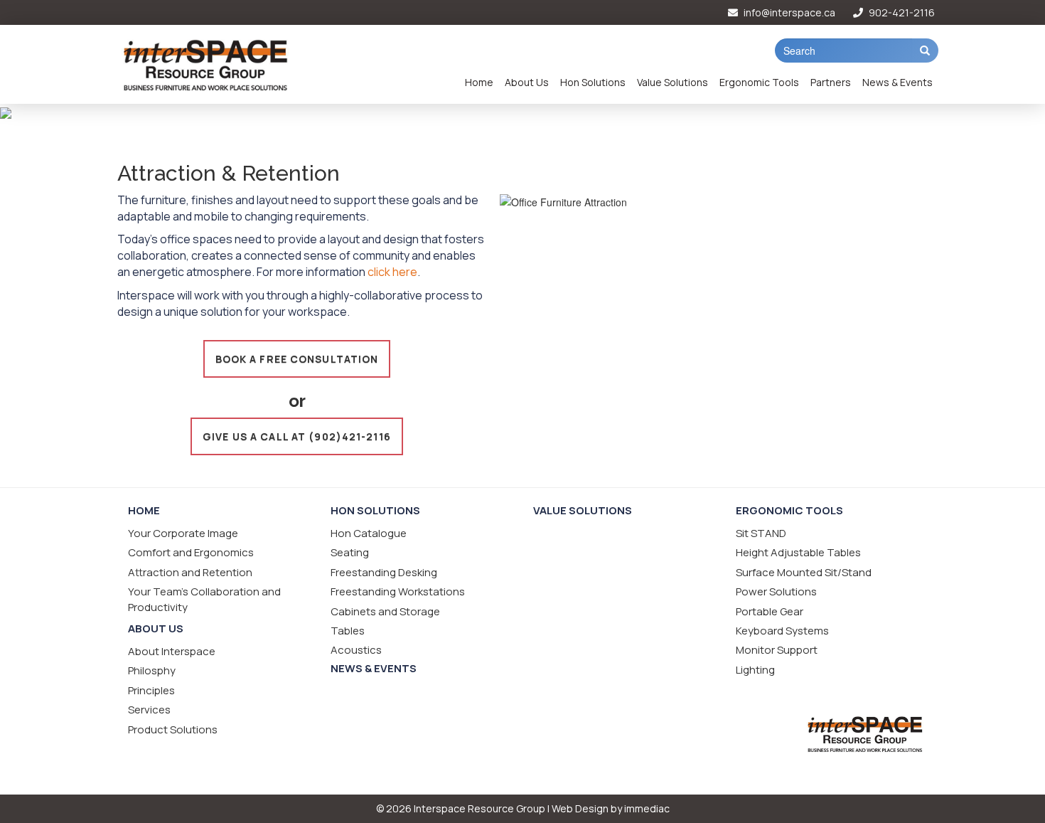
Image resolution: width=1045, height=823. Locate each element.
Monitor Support (777, 649)
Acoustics (356, 649)
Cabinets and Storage (385, 611)
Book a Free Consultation (297, 359)
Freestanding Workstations (398, 591)
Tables (348, 630)
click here (392, 272)
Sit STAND (761, 533)
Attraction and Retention (190, 572)
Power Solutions (776, 591)
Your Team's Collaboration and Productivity (204, 599)
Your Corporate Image (183, 533)
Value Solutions (672, 82)
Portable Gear (769, 611)
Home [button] (479, 82)
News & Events (897, 82)
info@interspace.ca (788, 12)
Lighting (755, 669)
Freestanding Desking (384, 572)
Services (149, 709)
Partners (830, 82)
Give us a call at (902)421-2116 (297, 436)
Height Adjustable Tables (798, 552)
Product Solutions (173, 729)
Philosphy (152, 670)
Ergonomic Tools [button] (759, 82)
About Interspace (171, 651)
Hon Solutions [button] (593, 82)
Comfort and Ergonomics (191, 552)
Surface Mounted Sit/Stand (804, 572)
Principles (151, 690)
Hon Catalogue (369, 533)
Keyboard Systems (782, 630)
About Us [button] (527, 82)
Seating (350, 552)
